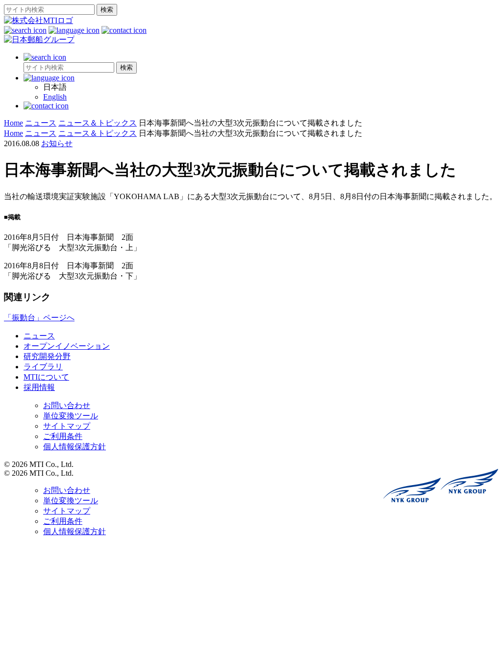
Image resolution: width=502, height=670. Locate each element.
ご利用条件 (62, 436)
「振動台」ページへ (39, 317)
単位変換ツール (70, 416)
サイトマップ (66, 426)
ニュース (39, 336)
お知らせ (57, 143)
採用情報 (39, 387)
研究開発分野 (47, 356)
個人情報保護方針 (74, 446)
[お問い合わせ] (124, 30)
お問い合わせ (66, 405)
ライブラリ (43, 366)
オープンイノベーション (67, 346)
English (55, 97)
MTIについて (46, 377)
